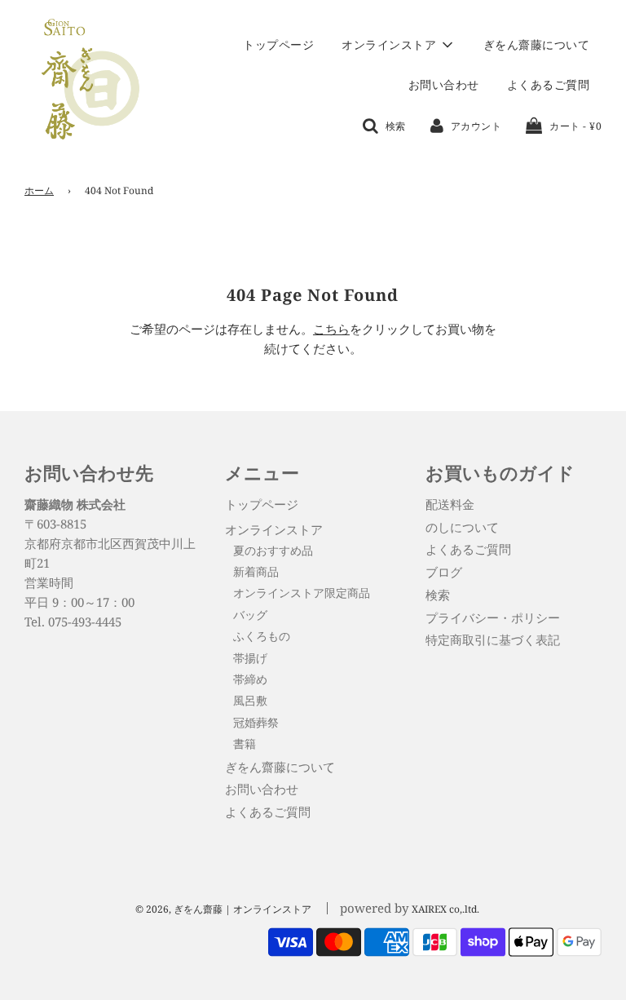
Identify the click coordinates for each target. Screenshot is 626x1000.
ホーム (39, 190)
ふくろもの (261, 636)
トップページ (278, 44)
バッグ (250, 614)
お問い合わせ (443, 84)
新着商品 (256, 571)
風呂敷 (250, 700)
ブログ (443, 572)
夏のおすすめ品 (273, 550)
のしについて (462, 527)
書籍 (244, 743)
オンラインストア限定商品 (301, 592)
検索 (437, 594)
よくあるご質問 (548, 84)
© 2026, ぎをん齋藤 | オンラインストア (223, 909)
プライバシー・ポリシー (492, 617)
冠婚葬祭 (256, 722)
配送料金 (449, 504)
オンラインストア (274, 529)
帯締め (250, 679)
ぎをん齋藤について (536, 44)
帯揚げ (250, 658)
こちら (331, 329)
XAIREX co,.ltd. (445, 909)
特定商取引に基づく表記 (492, 639)
